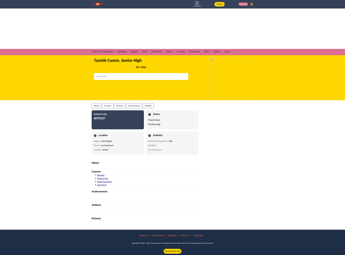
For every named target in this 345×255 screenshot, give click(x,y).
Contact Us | (186, 236)
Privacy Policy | (159, 236)
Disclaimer (198, 236)
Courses (107, 106)
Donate (219, 4)
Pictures (119, 106)
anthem (148, 106)
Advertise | (173, 236)
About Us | (144, 236)
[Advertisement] (172, 29)
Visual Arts (101, 185)
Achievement (134, 106)
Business (100, 175)
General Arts (102, 179)
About (96, 106)
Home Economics (104, 182)
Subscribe (243, 4)
